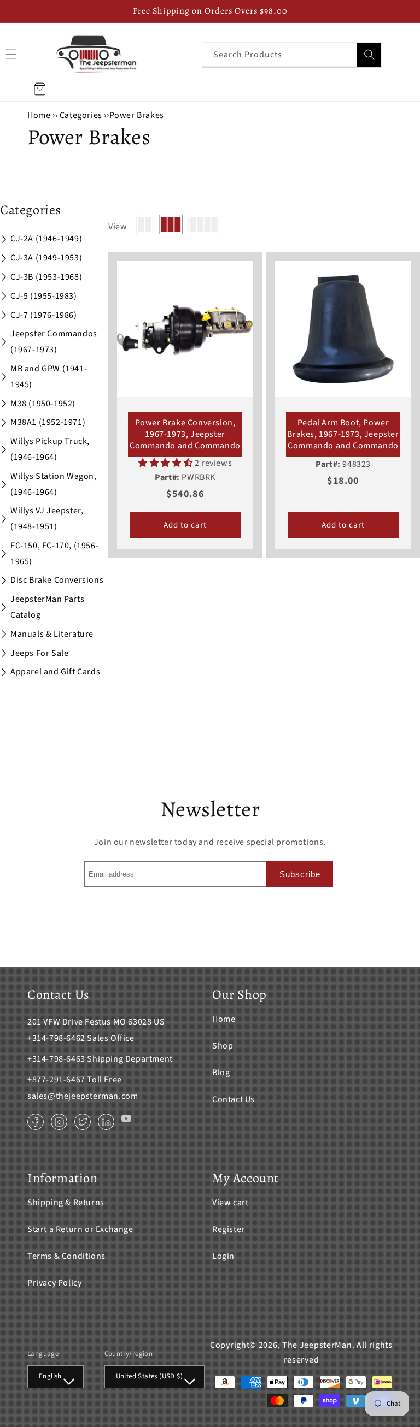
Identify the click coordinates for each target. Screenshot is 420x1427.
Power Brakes (136, 115)
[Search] (369, 55)
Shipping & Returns (65, 1203)
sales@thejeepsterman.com (82, 1096)
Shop (222, 1046)
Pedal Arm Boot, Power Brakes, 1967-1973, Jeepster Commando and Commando (343, 434)
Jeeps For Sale (39, 653)
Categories (82, 115)
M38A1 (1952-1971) (47, 422)
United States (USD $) (149, 1376)
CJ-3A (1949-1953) (46, 258)
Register (228, 1229)
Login (223, 1256)
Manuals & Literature (52, 634)
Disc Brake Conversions (56, 580)
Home (38, 115)
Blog (221, 1073)
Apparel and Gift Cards (55, 672)
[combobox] (292, 54)
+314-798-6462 (56, 1038)
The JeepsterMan (317, 1345)
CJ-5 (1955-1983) (43, 296)
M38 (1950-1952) (42, 404)
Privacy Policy (54, 1283)
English (50, 1376)
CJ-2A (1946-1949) (46, 239)
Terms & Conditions (66, 1256)
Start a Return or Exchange (80, 1229)
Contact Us (233, 1099)
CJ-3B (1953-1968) (46, 277)
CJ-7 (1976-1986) (43, 315)
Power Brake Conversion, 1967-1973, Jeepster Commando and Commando (185, 434)
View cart (230, 1203)
